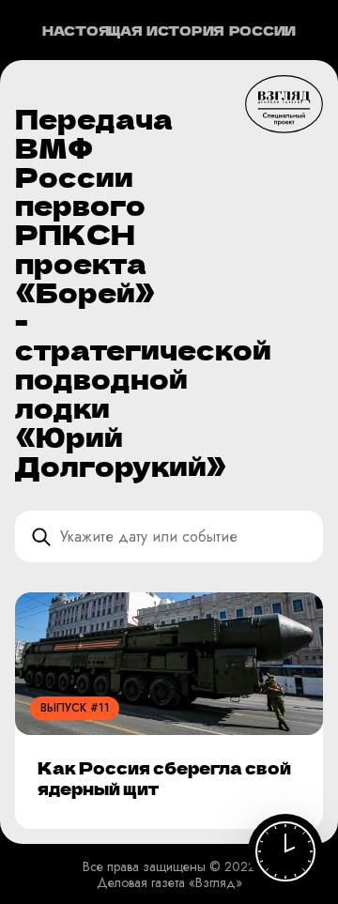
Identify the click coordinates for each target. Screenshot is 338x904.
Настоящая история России (169, 30)
